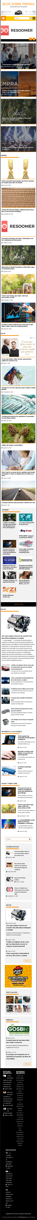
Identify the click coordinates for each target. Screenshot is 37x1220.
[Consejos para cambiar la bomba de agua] (6, 703)
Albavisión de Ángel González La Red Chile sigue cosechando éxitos (18, 268)
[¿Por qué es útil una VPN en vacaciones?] (25, 521)
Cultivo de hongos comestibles (12, 445)
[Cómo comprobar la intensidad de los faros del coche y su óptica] (6, 683)
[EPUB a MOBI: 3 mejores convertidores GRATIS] (25, 534)
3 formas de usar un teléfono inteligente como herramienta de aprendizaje (25, 790)
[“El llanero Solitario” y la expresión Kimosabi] (9, 578)
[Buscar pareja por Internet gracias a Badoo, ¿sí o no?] (25, 578)
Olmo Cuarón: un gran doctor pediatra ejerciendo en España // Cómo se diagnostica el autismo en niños (18, 473)
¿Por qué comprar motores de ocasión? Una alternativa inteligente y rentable (18, 928)
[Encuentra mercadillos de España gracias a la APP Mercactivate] (25, 563)
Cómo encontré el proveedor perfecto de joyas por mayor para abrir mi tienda (18, 181)
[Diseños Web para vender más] (9, 593)
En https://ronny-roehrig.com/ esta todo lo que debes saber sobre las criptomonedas (17, 325)
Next (34, 39)
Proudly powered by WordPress (10, 1217)
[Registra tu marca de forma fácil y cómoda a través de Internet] (9, 563)
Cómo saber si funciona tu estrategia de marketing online (26, 550)
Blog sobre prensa (18, 4)
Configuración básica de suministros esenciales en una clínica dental (18, 417)
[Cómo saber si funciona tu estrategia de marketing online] (25, 547)
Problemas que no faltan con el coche (22, 689)
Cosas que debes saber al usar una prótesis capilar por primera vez (16, 360)
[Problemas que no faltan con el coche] (6, 694)
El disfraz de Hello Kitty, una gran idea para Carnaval (9, 1177)
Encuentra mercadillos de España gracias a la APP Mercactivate (26, 567)
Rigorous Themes (30, 1217)
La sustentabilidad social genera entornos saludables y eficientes (26, 821)
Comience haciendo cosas (24, 767)
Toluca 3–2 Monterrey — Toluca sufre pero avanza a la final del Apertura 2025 (21, 891)
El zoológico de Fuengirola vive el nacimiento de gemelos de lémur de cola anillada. (18, 1057)
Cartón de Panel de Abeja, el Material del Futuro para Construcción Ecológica (18, 210)
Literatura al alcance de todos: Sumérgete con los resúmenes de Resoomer (17, 239)
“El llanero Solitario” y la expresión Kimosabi (9, 1159)
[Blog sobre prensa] (3, 18)
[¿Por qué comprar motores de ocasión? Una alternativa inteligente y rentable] (18, 634)
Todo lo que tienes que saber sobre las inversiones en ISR (15, 296)
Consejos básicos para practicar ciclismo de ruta (18, 502)
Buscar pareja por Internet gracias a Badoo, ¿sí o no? (24, 582)
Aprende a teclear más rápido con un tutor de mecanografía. (25, 753)
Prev (30, 39)
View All (27, 961)
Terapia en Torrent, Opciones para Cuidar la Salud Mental (18, 388)
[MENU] (34, 18)
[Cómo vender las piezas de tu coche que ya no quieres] (6, 714)
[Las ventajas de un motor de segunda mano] (6, 725)
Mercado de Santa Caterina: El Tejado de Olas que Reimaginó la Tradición (20, 866)
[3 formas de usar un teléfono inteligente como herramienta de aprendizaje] (9, 547)
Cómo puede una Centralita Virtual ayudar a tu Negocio (26, 737)
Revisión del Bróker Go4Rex (20, 879)
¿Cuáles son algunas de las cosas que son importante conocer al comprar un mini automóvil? (22, 667)
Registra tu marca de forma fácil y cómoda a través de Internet (10, 567)
